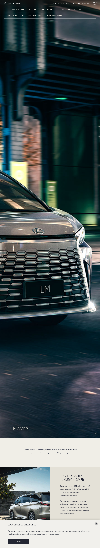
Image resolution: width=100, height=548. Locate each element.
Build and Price (34, 15)
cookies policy (56, 534)
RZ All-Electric (46, 9)
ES (75, 9)
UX (29, 9)
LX (69, 9)
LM (23, 15)
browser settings (34, 534)
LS (80, 9)
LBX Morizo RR (18, 9)
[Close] (96, 523)
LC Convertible (12, 15)
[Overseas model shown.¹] (85, 433)
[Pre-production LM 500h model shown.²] (47, 469)
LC (86, 9)
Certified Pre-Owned (53, 15)
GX (63, 9)
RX (58, 9)
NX (35, 9)
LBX (7, 9)
